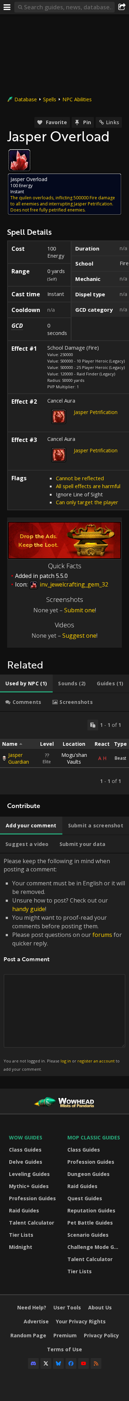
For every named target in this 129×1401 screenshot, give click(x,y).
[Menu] (7, 7)
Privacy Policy (101, 1335)
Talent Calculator (31, 1222)
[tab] (26, 683)
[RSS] (96, 1363)
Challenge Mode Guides (94, 1247)
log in (66, 1061)
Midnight (20, 1247)
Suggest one (79, 635)
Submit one (79, 610)
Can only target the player (87, 502)
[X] (45, 1363)
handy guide (28, 909)
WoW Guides (25, 1137)
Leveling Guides (29, 1174)
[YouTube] (83, 1363)
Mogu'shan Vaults (74, 758)
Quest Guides (84, 1198)
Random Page (28, 1335)
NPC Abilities (77, 99)
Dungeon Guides (88, 1174)
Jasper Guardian (18, 758)
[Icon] (19, 160)
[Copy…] (92, 725)
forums (102, 935)
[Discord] (33, 1363)
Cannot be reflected (80, 478)
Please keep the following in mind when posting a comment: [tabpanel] (64, 964)
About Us (100, 1307)
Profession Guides (32, 1198)
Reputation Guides (91, 1210)
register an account (96, 1061)
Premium (65, 1335)
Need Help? (31, 1307)
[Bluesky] (58, 1363)
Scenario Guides (88, 1234)
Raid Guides (24, 1210)
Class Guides (25, 1149)
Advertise (36, 1321)
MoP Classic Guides (93, 1137)
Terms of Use (64, 1349)
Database (25, 99)
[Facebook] (71, 1363)
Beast (120, 758)
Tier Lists (21, 1234)
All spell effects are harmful (88, 486)
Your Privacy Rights (81, 1321)
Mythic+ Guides (29, 1186)
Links (112, 122)
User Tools (67, 1307)
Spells (49, 99)
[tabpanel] (64, 753)
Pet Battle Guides (90, 1222)
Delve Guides (25, 1161)
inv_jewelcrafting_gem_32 (73, 584)
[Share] (122, 7)
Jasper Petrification (96, 412)
